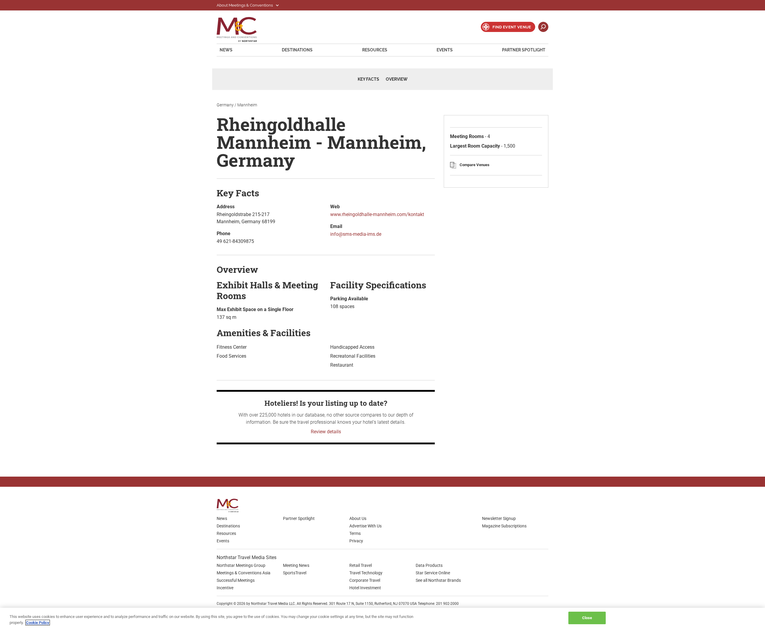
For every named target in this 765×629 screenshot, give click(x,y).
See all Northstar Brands (438, 580)
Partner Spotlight (523, 50)
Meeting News (296, 565)
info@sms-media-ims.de (355, 234)
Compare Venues (474, 165)
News (226, 50)
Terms (355, 533)
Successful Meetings (236, 580)
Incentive (225, 587)
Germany (225, 104)
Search (543, 27)
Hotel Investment (365, 587)
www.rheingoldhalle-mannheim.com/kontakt (377, 214)
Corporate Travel (364, 580)
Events (445, 50)
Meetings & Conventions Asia (243, 572)
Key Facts (368, 79)
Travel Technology (365, 572)
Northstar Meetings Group (241, 565)
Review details (326, 431)
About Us (357, 518)
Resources (374, 50)
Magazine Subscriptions (504, 526)
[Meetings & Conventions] (229, 505)
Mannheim (247, 104)
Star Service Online (433, 572)
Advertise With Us (365, 526)
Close (587, 618)
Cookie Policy (37, 622)
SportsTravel (294, 572)
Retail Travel (360, 565)
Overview (397, 79)
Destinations (297, 50)
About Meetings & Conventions (245, 5)
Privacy (356, 540)
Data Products (429, 565)
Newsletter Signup (499, 518)
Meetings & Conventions (240, 29)
